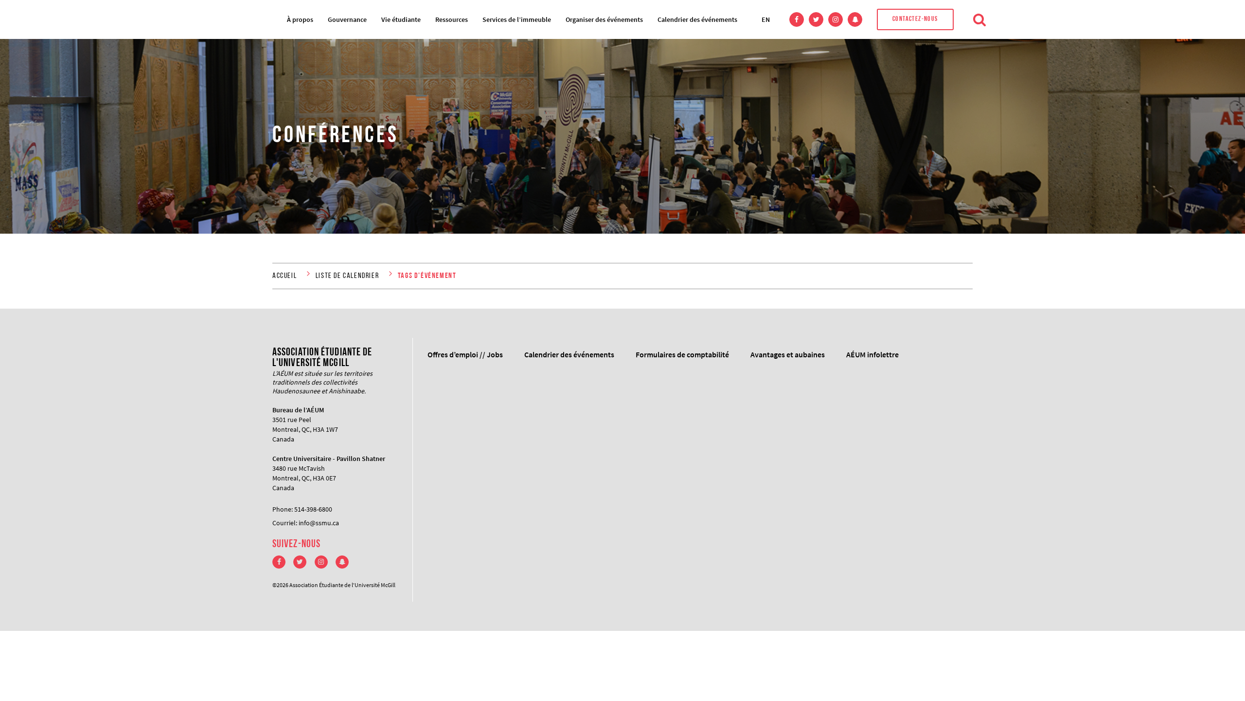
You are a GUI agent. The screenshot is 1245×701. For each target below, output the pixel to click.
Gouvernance (347, 19)
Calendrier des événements (697, 19)
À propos (300, 19)
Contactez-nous (915, 19)
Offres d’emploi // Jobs (465, 354)
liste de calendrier (347, 276)
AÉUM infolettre (872, 354)
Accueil (284, 276)
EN (766, 19)
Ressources (451, 19)
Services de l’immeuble (516, 19)
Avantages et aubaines (787, 354)
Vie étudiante (401, 19)
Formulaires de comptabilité (682, 354)
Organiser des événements (604, 19)
